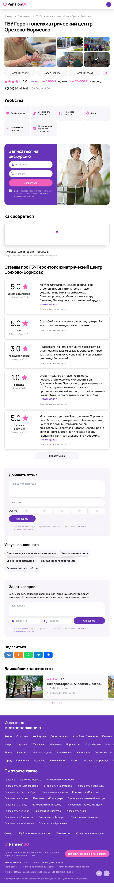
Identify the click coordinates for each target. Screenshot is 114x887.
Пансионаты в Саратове (47, 810)
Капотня (107, 736)
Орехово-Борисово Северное (43, 255)
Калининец (22, 760)
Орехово (16, 255)
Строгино (22, 736)
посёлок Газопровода (95, 760)
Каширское (83, 752)
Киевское (22, 752)
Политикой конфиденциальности (31, 194)
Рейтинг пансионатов (34, 833)
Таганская (39, 744)
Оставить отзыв (85, 73)
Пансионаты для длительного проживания (31, 553)
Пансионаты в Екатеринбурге (20, 792)
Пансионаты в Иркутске (85, 792)
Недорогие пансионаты (74, 553)
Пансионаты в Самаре (16, 810)
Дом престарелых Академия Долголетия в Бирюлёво (74, 684)
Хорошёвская (93, 744)
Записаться (30, 183)
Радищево (39, 760)
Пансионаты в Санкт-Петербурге (22, 779)
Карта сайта (10, 866)
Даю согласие (20, 190)
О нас (8, 833)
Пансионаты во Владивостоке (21, 785)
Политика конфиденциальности (37, 866)
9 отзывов (33, 81)
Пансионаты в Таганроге (52, 817)
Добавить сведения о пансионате (87, 853)
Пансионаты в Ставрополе (19, 817)
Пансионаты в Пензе (15, 804)
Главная (8, 16)
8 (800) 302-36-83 (16, 88)
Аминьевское (64, 752)
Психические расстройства (22, 568)
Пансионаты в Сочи (76, 810)
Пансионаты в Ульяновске (85, 817)
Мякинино (56, 744)
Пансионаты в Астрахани (60, 779)
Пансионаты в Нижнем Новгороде (86, 798)
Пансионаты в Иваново (55, 792)
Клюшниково (57, 760)
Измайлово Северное (85, 736)
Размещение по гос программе (57, 560)
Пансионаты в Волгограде (57, 785)
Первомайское (103, 752)
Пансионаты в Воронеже (90, 785)
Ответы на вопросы (90, 833)
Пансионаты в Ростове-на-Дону (84, 804)
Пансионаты (24, 16)
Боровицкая (73, 744)
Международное (42, 752)
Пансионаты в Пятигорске (46, 804)
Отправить (22, 518)
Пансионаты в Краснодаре (48, 798)
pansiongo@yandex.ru (52, 862)
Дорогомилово (59, 736)
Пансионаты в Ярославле (53, 823)
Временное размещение (20, 560)
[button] (52, 703)
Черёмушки (39, 736)
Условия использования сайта (74, 866)
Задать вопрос (52, 73)
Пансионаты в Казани (16, 798)
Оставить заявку (20, 73)
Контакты (63, 833)
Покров (73, 760)
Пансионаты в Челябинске (19, 823)
